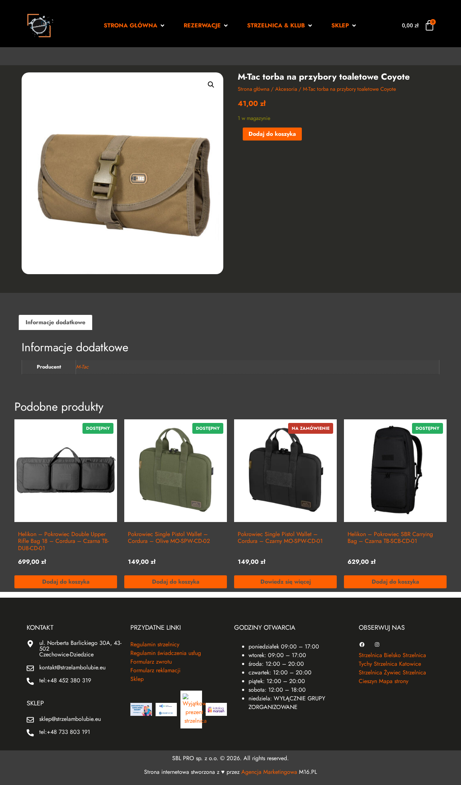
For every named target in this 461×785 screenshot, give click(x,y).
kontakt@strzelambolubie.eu (72, 667)
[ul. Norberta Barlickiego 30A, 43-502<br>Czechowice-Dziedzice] (30, 643)
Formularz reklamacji (155, 670)
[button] (135, 25)
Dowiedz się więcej (285, 581)
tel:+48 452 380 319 (65, 680)
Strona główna (253, 89)
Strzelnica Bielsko (380, 655)
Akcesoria (286, 89)
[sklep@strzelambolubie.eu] (30, 719)
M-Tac (82, 366)
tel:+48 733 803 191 (64, 732)
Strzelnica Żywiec (380, 672)
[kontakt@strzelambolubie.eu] (30, 668)
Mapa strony (393, 681)
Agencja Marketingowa (269, 772)
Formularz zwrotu (151, 661)
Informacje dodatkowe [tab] (55, 322)
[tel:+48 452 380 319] (30, 681)
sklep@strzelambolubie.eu (70, 719)
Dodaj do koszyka (272, 134)
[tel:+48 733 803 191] (30, 732)
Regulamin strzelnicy (154, 644)
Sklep (137, 679)
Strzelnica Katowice (397, 664)
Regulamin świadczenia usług (165, 653)
